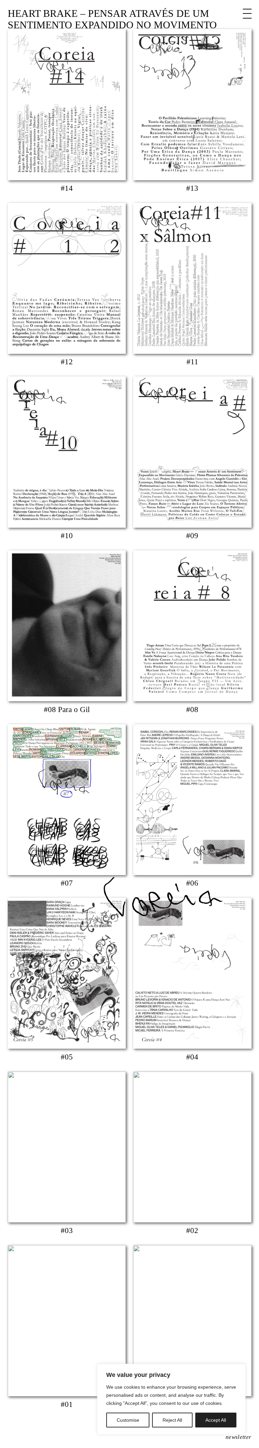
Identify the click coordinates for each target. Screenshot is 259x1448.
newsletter (238, 1437)
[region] (171, 1399)
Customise (128, 1420)
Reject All (172, 1420)
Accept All (215, 1420)
